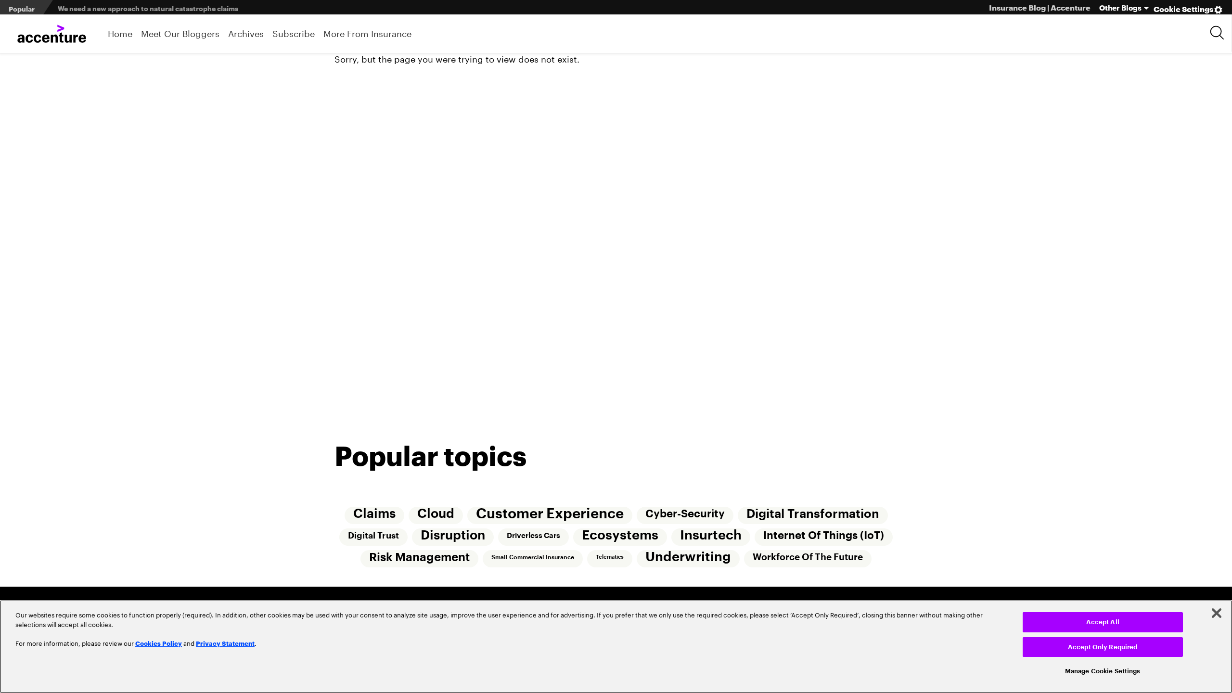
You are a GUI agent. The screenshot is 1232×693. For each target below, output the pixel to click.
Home (120, 32)
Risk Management (419, 557)
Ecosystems (620, 535)
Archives (246, 32)
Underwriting (688, 557)
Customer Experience (550, 514)
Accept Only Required (1103, 647)
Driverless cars (533, 535)
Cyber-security (685, 514)
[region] (616, 646)
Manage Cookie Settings (1103, 671)
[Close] (1216, 613)
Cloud (435, 514)
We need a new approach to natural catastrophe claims (148, 8)
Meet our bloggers (180, 32)
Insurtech (711, 535)
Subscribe (293, 32)
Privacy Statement (225, 643)
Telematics (610, 557)
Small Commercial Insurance (532, 557)
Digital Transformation (812, 514)
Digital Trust (373, 535)
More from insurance (367, 32)
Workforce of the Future (808, 557)
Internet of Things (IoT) (823, 535)
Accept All (1102, 622)
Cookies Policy (158, 643)
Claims (374, 514)
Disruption (453, 535)
